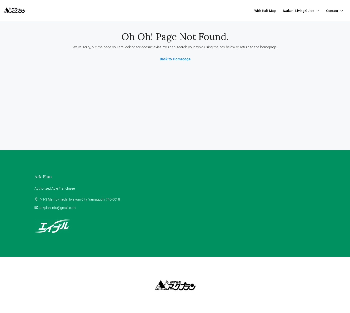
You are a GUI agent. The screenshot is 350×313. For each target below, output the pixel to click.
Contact (332, 11)
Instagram (179, 267)
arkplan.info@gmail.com (57, 208)
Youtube (201, 267)
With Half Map (265, 11)
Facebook (155, 267)
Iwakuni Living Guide (298, 11)
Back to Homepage (175, 59)
